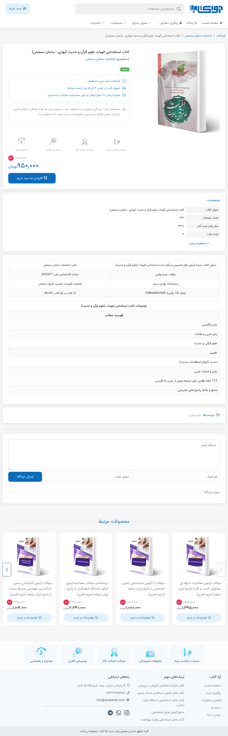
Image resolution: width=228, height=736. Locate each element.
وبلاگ (190, 23)
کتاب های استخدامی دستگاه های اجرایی (163, 703)
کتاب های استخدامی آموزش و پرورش (161, 685)
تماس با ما (214, 715)
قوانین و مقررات (211, 700)
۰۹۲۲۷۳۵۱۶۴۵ (115, 693)
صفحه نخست (210, 23)
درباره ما (216, 707)
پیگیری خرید (213, 692)
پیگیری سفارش (169, 23)
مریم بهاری (195, 415)
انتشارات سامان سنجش (198, 35)
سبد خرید (15, 8)
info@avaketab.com (111, 700)
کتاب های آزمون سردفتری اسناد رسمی (160, 692)
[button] (221, 570)
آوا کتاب (220, 35)
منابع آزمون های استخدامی (167, 712)
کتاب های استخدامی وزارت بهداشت (162, 719)
